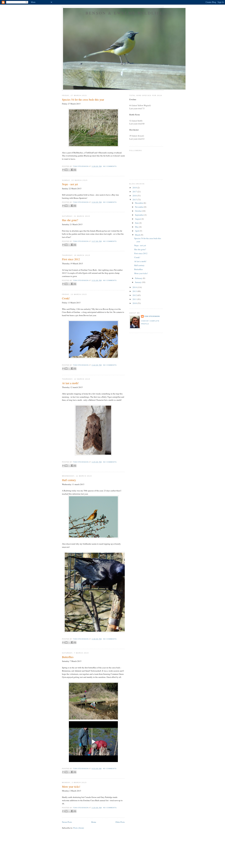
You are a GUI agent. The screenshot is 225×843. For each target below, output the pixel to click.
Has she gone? (70, 220)
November (139, 206)
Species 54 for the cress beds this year (83, 99)
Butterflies (67, 657)
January (138, 282)
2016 (135, 195)
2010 (135, 303)
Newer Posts (67, 822)
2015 (135, 199)
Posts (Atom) (78, 827)
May (137, 226)
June (137, 222)
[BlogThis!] (66, 169)
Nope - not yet (70, 184)
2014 (135, 287)
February (139, 278)
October (138, 210)
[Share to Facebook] (72, 169)
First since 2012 (71, 259)
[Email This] (63, 169)
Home (93, 822)
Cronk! (66, 298)
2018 (135, 187)
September (139, 214)
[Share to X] (69, 169)
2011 (135, 299)
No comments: (110, 166)
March (138, 234)
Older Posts (120, 822)
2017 (135, 191)
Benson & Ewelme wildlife (124, 12)
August (138, 218)
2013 (135, 291)
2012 (135, 295)
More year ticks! (71, 786)
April (137, 230)
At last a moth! (70, 383)
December (139, 203)
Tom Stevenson (152, 316)
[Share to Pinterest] (75, 169)
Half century (69, 480)
